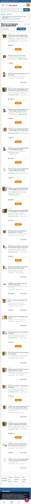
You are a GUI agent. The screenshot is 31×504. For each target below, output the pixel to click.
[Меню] (3, 5)
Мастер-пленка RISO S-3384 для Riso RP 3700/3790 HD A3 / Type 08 (18, 370)
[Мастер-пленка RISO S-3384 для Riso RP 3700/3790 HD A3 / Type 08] (4, 370)
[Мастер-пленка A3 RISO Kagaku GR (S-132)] (4, 300)
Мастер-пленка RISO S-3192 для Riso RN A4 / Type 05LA (18, 353)
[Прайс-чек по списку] (21, 9)
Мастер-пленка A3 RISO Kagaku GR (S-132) (18, 300)
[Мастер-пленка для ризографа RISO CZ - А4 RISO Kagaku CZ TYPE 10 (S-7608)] (4, 129)
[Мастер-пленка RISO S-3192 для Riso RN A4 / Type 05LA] (4, 353)
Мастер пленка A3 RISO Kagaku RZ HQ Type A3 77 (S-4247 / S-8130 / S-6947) (18, 35)
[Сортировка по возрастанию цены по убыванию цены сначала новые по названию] (8, 29)
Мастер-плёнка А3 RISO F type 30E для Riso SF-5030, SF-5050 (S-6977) (18, 267)
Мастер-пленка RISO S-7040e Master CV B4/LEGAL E (18, 386)
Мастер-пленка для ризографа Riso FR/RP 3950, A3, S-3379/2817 (17, 231)
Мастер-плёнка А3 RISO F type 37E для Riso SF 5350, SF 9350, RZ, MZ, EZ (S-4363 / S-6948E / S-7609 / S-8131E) (18, 246)
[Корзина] (28, 4)
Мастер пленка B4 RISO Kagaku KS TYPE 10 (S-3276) (18, 74)
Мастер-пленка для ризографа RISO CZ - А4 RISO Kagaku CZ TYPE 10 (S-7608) (18, 129)
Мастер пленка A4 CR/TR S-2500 (16, 55)
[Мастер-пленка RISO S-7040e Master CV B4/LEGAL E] (4, 386)
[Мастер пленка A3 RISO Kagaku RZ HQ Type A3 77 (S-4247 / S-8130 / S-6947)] (4, 36)
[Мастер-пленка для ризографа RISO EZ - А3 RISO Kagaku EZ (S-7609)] (4, 149)
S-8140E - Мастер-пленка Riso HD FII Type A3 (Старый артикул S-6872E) (17, 424)
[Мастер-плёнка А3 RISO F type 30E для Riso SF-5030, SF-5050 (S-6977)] (4, 267)
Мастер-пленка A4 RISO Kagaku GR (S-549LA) (18, 317)
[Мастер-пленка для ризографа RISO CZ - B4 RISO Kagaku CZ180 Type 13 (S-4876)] (4, 110)
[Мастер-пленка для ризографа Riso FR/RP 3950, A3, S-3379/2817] (4, 231)
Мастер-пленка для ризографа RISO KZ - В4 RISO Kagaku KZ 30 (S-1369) (18, 169)
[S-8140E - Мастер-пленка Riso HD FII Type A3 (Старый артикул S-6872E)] (4, 424)
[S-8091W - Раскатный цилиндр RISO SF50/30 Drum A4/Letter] (4, 284)
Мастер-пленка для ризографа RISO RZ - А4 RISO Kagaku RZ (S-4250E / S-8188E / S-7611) (18, 211)
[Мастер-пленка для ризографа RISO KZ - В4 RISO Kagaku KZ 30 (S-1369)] (4, 169)
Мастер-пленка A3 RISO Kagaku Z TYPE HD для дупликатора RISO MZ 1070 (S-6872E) (18, 89)
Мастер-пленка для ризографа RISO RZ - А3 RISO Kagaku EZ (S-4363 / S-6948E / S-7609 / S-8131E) (18, 189)
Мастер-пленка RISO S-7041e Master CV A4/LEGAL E (18, 332)
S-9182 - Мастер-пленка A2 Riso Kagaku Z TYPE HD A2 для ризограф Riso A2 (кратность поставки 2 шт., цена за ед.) (18, 459)
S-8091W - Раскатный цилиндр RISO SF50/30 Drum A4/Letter (17, 284)
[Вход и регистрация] (24, 5)
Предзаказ (23, 82)
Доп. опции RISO (24, 479)
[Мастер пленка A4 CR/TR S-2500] (4, 56)
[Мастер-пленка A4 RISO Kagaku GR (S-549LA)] (4, 317)
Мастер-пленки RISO (17, 479)
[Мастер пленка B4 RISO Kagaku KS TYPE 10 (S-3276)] (4, 74)
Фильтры (22, 28)
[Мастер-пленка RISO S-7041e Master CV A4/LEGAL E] (4, 332)
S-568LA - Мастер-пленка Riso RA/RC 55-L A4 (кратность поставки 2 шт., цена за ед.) (17, 444)
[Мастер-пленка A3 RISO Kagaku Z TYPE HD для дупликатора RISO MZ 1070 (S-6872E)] (4, 89)
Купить (18, 49)
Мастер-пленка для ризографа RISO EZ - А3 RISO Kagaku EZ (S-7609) (18, 148)
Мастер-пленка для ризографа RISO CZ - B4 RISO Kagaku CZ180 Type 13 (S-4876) (18, 110)
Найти (26, 9)
